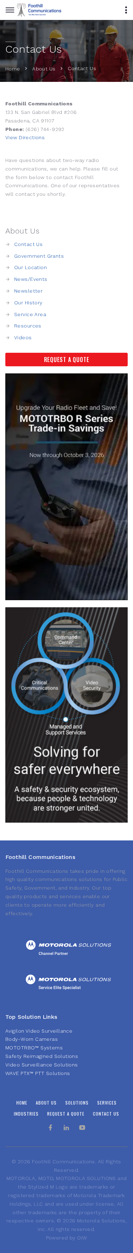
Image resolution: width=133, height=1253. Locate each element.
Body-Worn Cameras (31, 1039)
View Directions (25, 137)
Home (12, 68)
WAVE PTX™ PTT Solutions (37, 1073)
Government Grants (39, 256)
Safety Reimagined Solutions (41, 1056)
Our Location (30, 267)
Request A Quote (66, 359)
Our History (28, 302)
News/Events (31, 279)
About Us (43, 68)
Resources (27, 326)
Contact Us (28, 244)
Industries (26, 1113)
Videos (23, 337)
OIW (82, 1238)
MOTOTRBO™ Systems (34, 1047)
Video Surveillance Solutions (41, 1065)
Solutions (77, 1102)
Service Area (30, 314)
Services (107, 1102)
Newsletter (28, 291)
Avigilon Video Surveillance (38, 1031)
